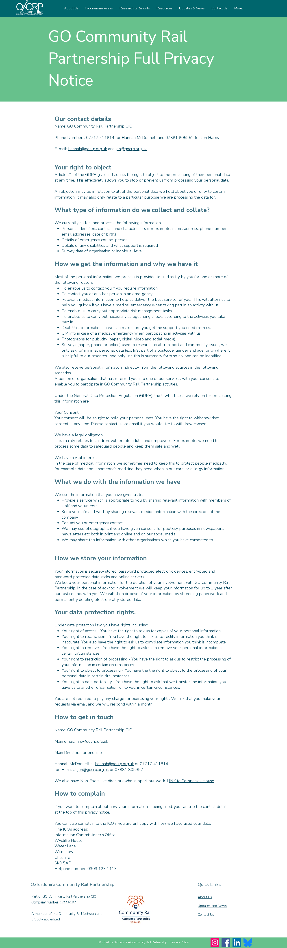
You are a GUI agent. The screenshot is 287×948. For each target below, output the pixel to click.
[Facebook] (226, 942)
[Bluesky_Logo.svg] (248, 942)
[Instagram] (215, 942)
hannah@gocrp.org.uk (87, 149)
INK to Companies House (191, 781)
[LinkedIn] (237, 942)
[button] (71, 8)
